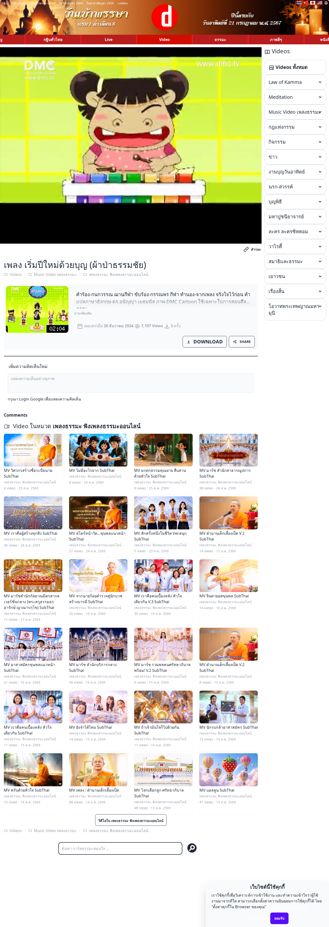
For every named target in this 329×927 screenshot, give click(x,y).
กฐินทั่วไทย (53, 39)
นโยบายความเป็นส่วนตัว (288, 906)
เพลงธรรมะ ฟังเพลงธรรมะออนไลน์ (118, 274)
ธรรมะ (220, 39)
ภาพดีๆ (276, 39)
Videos (16, 274)
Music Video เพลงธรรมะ (55, 274)
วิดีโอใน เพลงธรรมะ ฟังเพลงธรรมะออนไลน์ (131, 820)
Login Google (31, 399)
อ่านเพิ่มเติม (83, 313)
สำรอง (256, 249)
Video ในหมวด (76, 426)
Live (108, 39)
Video (164, 39)
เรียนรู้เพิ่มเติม (257, 918)
